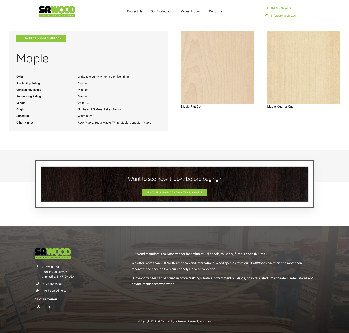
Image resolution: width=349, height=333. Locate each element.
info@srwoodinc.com (284, 15)
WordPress (205, 321)
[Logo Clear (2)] (53, 249)
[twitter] (39, 306)
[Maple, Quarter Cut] (303, 33)
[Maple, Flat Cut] (217, 33)
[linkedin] (48, 306)
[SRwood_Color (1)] (57, 7)
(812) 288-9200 (281, 8)
